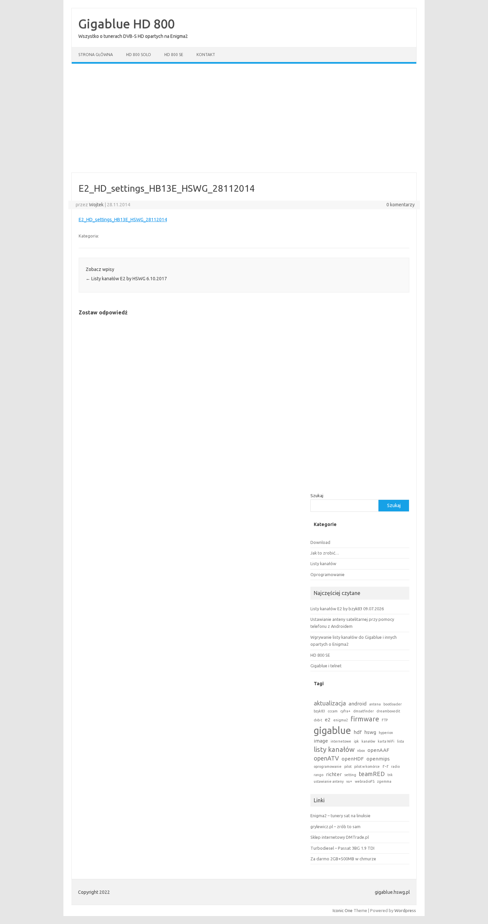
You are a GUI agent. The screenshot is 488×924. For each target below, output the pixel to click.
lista (400, 741)
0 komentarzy (400, 204)
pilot (348, 766)
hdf (358, 732)
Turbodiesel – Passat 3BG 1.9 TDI (342, 848)
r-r (385, 766)
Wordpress (405, 910)
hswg (370, 732)
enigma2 (340, 720)
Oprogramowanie (327, 574)
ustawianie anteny (329, 781)
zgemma (384, 781)
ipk (356, 741)
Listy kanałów (323, 563)
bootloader (392, 704)
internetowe (341, 741)
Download (320, 542)
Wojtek (96, 204)
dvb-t (318, 720)
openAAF (378, 750)
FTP (385, 720)
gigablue (332, 730)
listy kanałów (334, 749)
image (321, 741)
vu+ (349, 781)
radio (395, 766)
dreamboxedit (388, 711)
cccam (333, 711)
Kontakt (206, 54)
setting (350, 775)
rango (318, 775)
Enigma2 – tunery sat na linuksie (340, 815)
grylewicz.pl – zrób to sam (335, 826)
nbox (361, 751)
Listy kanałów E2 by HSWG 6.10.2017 (126, 278)
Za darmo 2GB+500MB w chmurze (343, 858)
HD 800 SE (173, 54)
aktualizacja (330, 703)
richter (334, 774)
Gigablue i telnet (326, 665)
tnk (390, 775)
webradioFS (364, 781)
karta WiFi (386, 741)
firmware (365, 719)
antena (375, 704)
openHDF (353, 758)
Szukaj (316, 495)
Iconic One (343, 910)
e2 (328, 719)
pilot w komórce (367, 766)
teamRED (372, 773)
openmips (378, 758)
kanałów (368, 741)
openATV (326, 758)
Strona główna (95, 54)
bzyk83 (319, 711)
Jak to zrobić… (324, 553)
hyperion (386, 733)
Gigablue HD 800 (126, 24)
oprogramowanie (328, 766)
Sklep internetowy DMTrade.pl (339, 837)
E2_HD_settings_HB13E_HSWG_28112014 (123, 219)
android (357, 703)
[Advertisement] (244, 118)
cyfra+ (345, 711)
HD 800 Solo (138, 54)
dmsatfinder (363, 711)
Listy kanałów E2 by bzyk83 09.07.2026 (347, 608)
